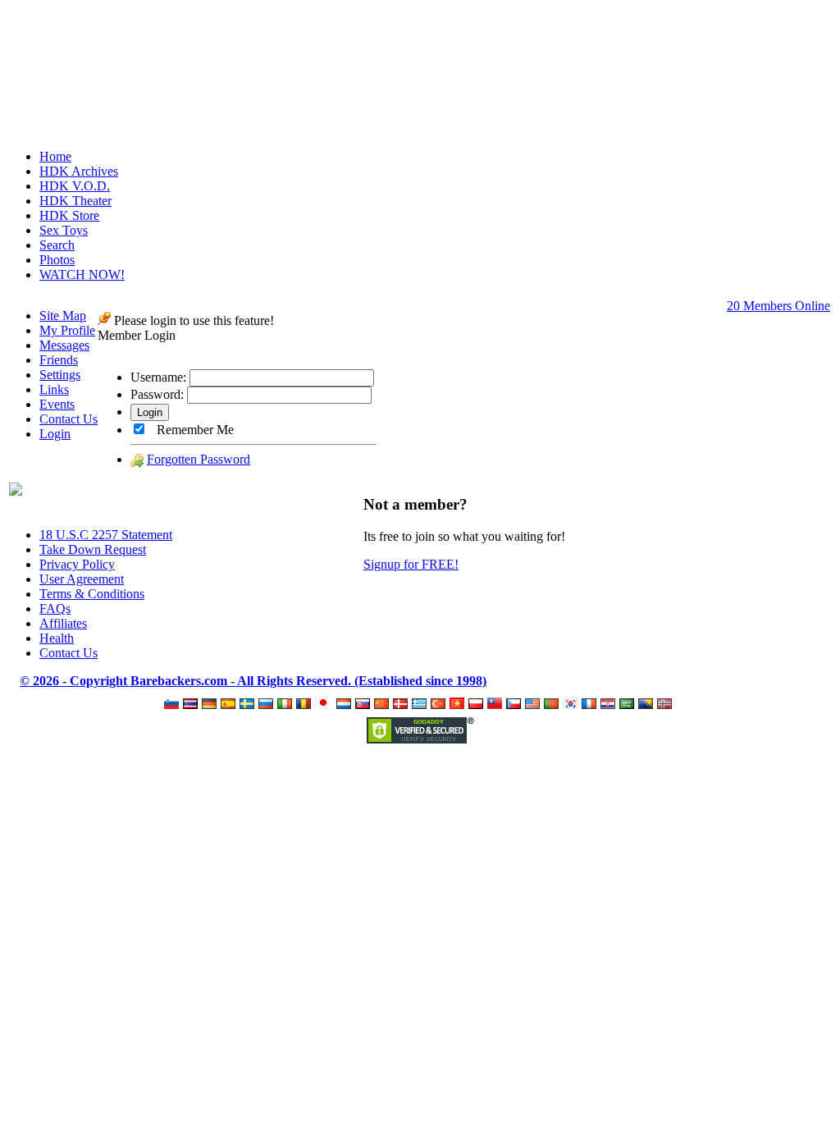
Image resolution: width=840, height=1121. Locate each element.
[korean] (572, 704)
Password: (157, 394)
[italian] (286, 704)
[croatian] (609, 704)
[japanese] (325, 704)
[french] (591, 704)
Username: (158, 377)
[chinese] (383, 704)
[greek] (421, 704)
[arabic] (628, 704)
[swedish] (249, 704)
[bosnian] (647, 704)
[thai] (192, 704)
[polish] (477, 704)
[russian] (267, 704)
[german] (211, 704)
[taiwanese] (496, 704)
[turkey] (440, 704)
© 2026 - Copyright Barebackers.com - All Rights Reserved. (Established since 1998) (253, 681)
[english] (534, 704)
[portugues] (553, 704)
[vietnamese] (459, 704)
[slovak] (364, 704)
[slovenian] (173, 704)
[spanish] (230, 704)
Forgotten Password (198, 459)
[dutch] (345, 704)
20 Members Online (778, 306)
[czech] (515, 704)
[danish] (402, 704)
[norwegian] (666, 704)
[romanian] (305, 704)
